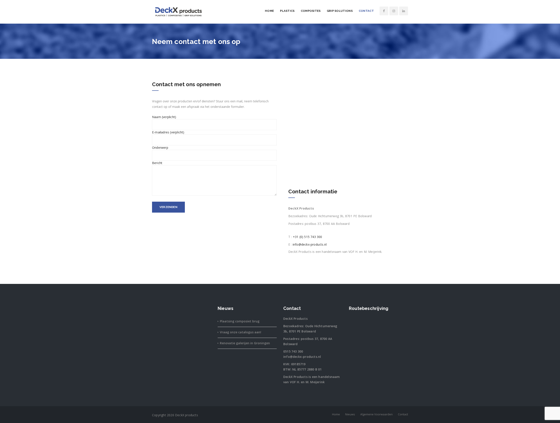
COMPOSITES (311, 10)
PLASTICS (287, 10)
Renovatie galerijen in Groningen (245, 343)
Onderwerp (160, 147)
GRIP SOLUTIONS (340, 10)
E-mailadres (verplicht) (168, 132)
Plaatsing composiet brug (239, 321)
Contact (366, 10)
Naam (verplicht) (164, 117)
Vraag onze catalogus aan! (240, 332)
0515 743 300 (293, 351)
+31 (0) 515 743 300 (307, 237)
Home (269, 10)
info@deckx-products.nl (310, 244)
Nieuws (350, 414)
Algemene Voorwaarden (376, 414)
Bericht (157, 163)
